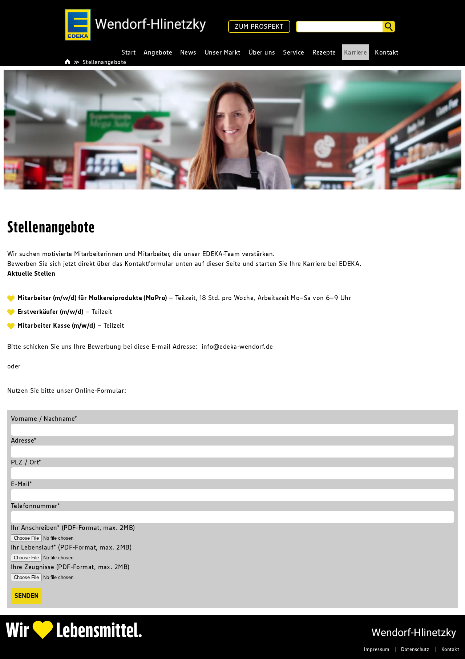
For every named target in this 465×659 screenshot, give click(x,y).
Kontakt (450, 649)
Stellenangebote (104, 61)
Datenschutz (415, 649)
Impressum (376, 649)
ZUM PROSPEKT (259, 27)
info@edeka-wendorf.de (237, 347)
